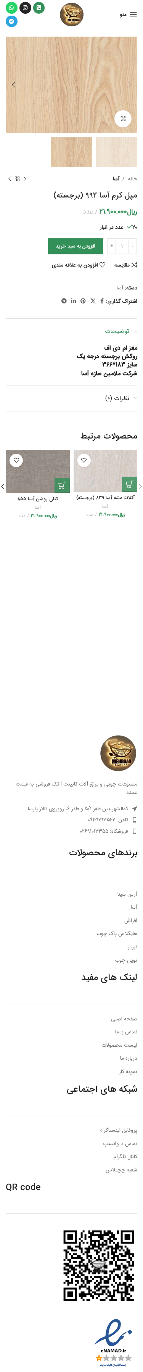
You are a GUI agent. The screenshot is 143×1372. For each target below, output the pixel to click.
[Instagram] (25, 8)
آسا (116, 179)
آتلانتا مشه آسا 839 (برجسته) (105, 498)
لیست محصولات (119, 1045)
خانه (132, 179)
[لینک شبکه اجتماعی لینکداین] (73, 301)
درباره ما (128, 1058)
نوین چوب (126, 960)
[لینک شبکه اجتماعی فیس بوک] (102, 301)
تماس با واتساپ (120, 1144)
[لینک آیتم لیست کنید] (71, 820)
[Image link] (118, 753)
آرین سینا (127, 894)
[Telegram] (12, 21)
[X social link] (93, 301)
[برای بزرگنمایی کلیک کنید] (123, 118)
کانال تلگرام (125, 1157)
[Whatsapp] (12, 8)
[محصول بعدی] (9, 179)
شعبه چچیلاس (121, 1170)
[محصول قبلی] (25, 179)
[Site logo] (71, 14)
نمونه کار (128, 1072)
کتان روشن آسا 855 (38, 499)
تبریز (132, 947)
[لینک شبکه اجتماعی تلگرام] (64, 301)
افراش (130, 921)
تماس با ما (126, 1032)
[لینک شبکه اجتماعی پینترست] (83, 301)
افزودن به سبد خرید (75, 246)
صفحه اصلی (124, 1019)
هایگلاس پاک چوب (116, 934)
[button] (129, 484)
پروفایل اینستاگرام (118, 1130)
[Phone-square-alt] (39, 8)
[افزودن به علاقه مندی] (84, 460)
